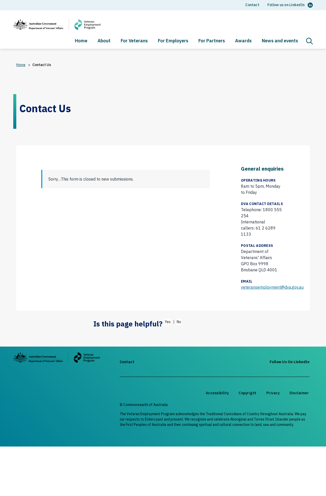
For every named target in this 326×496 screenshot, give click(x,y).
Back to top (310, 482)
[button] (309, 41)
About (104, 41)
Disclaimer (299, 393)
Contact (252, 5)
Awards (243, 41)
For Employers (173, 41)
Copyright (247, 393)
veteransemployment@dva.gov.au (272, 287)
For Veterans (134, 41)
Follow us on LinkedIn (286, 5)
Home (81, 41)
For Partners (211, 41)
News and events (280, 41)
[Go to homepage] (56, 358)
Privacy (273, 393)
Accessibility (217, 393)
